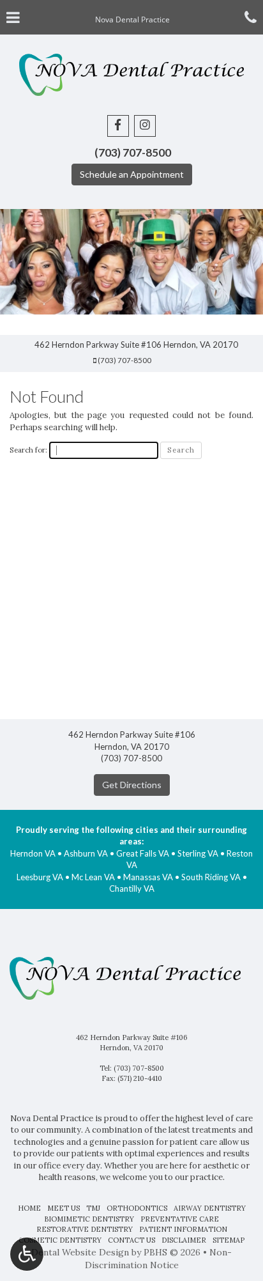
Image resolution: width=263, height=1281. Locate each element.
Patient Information (183, 1229)
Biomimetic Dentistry (89, 1219)
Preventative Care (179, 1219)
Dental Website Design (80, 1252)
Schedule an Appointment (132, 174)
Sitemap (228, 1240)
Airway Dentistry (210, 1208)
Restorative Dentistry (84, 1229)
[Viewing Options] (27, 1254)
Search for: (28, 449)
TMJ (93, 1208)
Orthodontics (137, 1208)
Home (29, 1208)
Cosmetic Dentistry (60, 1240)
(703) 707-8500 (124, 360)
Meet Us (63, 1208)
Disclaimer (184, 1240)
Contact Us (131, 1240)
